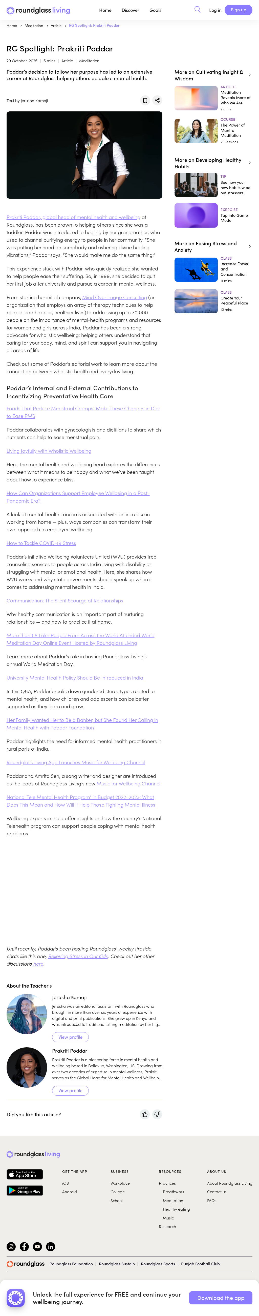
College (118, 1191)
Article (56, 25)
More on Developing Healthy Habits (208, 162)
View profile (70, 1037)
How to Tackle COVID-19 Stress (41, 542)
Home (105, 10)
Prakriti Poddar (23, 216)
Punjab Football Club (200, 1263)
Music (168, 1217)
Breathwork (173, 1191)
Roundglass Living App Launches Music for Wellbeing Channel (76, 762)
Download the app (220, 1297)
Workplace (120, 1183)
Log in (215, 10)
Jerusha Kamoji (69, 997)
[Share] (157, 100)
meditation (34, 25)
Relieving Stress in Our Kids (78, 955)
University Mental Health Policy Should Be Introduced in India (75, 677)
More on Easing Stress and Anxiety (206, 246)
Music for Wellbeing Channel (128, 783)
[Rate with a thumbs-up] (145, 1114)
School (117, 1200)
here (37, 963)
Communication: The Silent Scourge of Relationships (65, 600)
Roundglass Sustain (117, 1263)
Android (69, 1191)
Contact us (217, 1191)
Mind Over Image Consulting (114, 296)
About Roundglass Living (229, 1183)
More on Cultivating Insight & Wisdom (209, 74)
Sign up (238, 10)
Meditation (173, 1200)
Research (167, 1226)
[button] (197, 10)
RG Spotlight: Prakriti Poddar (94, 25)
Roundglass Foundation (71, 1263)
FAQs (212, 1200)
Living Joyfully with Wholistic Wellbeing (49, 450)
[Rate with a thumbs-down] (157, 1114)
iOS (65, 1183)
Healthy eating (176, 1209)
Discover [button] (130, 10)
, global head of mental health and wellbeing (90, 216)
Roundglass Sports (158, 1263)
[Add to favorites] (145, 100)
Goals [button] (155, 10)
